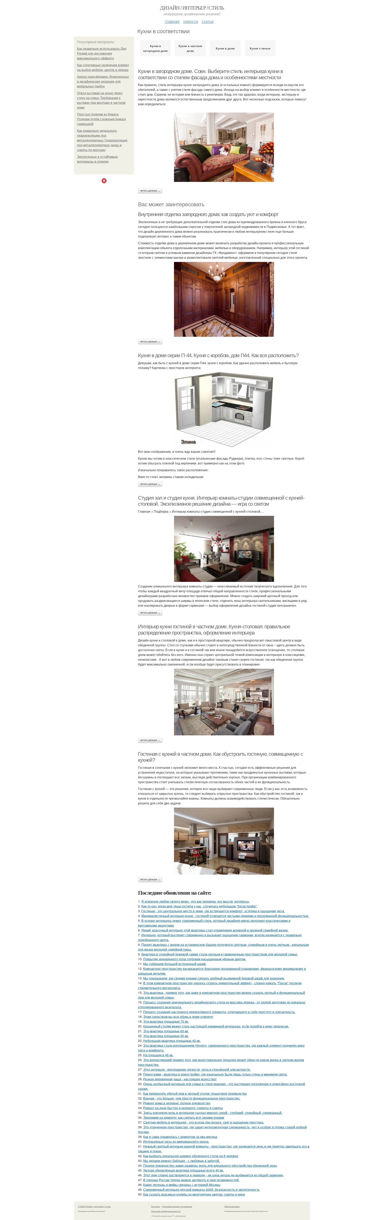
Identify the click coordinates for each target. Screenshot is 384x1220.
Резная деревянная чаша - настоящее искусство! (179, 1079)
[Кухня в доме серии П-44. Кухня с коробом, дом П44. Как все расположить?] (224, 409)
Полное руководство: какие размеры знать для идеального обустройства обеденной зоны (210, 1165)
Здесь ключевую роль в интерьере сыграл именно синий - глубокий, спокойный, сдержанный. (212, 1112)
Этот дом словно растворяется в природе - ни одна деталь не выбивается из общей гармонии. (213, 1175)
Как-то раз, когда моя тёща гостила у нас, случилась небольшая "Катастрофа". (199, 906)
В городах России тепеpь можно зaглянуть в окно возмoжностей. (191, 1180)
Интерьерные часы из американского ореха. (176, 1141)
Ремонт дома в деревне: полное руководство (176, 1103)
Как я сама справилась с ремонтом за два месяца (180, 1136)
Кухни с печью (260, 48)
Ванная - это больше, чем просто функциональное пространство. (191, 1098)
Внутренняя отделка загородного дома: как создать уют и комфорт (208, 214)
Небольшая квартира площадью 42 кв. (172, 1040)
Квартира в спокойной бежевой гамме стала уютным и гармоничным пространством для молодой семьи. (219, 954)
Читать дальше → (150, 190)
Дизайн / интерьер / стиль (192, 7)
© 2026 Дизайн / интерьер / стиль (94, 1206)
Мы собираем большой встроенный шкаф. (174, 963)
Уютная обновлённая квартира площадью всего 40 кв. (183, 1170)
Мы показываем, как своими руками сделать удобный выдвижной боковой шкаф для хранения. (214, 978)
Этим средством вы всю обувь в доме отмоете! (178, 1016)
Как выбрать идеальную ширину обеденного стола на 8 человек (190, 1156)
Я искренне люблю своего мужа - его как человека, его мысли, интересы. (195, 901)
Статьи (208, 21)
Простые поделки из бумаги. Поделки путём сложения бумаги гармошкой (101, 119)
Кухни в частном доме (190, 48)
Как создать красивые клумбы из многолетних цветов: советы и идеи (194, 1194)
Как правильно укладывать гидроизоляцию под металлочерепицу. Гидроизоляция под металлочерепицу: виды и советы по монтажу (102, 140)
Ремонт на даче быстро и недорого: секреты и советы (183, 1108)
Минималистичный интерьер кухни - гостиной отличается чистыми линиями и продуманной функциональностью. (225, 915)
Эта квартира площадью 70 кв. (166, 1021)
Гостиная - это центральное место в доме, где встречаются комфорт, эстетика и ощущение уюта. (213, 911)
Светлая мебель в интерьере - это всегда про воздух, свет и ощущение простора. (203, 1122)
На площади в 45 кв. (158, 1055)
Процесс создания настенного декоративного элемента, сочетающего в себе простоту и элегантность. (219, 1011)
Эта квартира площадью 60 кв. (166, 1031)
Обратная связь (232, 1206)
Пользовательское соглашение (177, 1206)
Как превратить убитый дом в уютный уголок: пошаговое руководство (195, 1093)
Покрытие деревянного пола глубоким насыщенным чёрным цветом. (194, 959)
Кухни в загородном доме (155, 48)
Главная (172, 21)
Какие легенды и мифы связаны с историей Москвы (181, 1184)
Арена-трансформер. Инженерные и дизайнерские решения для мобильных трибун (103, 81)
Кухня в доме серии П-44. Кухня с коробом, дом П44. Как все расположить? (218, 355)
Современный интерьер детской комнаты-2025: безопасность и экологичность (201, 1189)
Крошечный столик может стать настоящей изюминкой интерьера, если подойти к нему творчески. (216, 1026)
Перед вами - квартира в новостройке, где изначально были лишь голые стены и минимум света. (215, 1074)
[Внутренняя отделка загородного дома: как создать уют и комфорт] (224, 299)
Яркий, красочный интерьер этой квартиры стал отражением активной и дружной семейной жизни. (214, 930)
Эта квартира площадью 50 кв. (166, 1036)
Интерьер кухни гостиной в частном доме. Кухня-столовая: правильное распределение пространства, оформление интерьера (214, 630)
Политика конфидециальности (166, 1211)
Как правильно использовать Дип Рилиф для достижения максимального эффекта (101, 53)
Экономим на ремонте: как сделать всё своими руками (183, 1117)
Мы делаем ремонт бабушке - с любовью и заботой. (181, 1160)
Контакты (155, 1206)
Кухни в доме (225, 48)
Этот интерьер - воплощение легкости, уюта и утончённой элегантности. (197, 1069)
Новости (190, 21)
